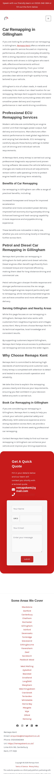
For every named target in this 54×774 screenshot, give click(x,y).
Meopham (27, 685)
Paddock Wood (27, 659)
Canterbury (27, 614)
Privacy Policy (34, 766)
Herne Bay (27, 704)
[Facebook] (17, 726)
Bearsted (27, 673)
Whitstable (27, 700)
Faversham (27, 648)
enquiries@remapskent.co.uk (25, 736)
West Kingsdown (27, 689)
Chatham (27, 618)
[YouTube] (36, 726)
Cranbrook (27, 692)
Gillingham (27, 626)
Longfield (27, 681)
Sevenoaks (27, 633)
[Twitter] (27, 726)
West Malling (27, 666)
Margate (27, 707)
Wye (27, 711)
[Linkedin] (32, 726)
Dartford (27, 610)
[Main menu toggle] (48, 18)
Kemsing (27, 719)
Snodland (27, 677)
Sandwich (27, 656)
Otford (27, 715)
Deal (27, 652)
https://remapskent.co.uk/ (21, 743)
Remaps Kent (24, 45)
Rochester (27, 622)
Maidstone (27, 607)
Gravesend (27, 641)
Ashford (27, 629)
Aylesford (27, 670)
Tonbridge (27, 637)
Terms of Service (22, 766)
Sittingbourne (27, 644)
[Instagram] (22, 726)
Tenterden (27, 696)
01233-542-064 (25, 494)
